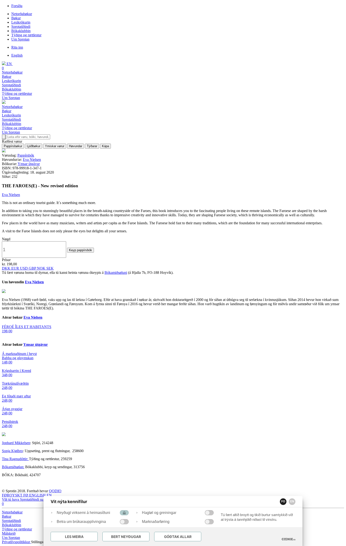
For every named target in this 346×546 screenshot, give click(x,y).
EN (292, 501)
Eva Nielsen (32, 160)
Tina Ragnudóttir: (15, 459)
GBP (33, 268)
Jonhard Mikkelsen (16, 443)
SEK (50, 268)
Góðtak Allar (178, 536)
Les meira (74, 536)
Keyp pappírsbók (80, 250)
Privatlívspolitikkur (16, 542)
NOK (41, 268)
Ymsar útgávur (29, 164)
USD (24, 268)
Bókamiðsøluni (116, 273)
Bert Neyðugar (126, 536)
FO (283, 501)
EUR (15, 268)
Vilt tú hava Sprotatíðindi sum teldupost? (32, 499)
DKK (6, 268)
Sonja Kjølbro (12, 451)
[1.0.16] (288, 539)
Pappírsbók (25, 155)
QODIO (55, 491)
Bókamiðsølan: (13, 467)
